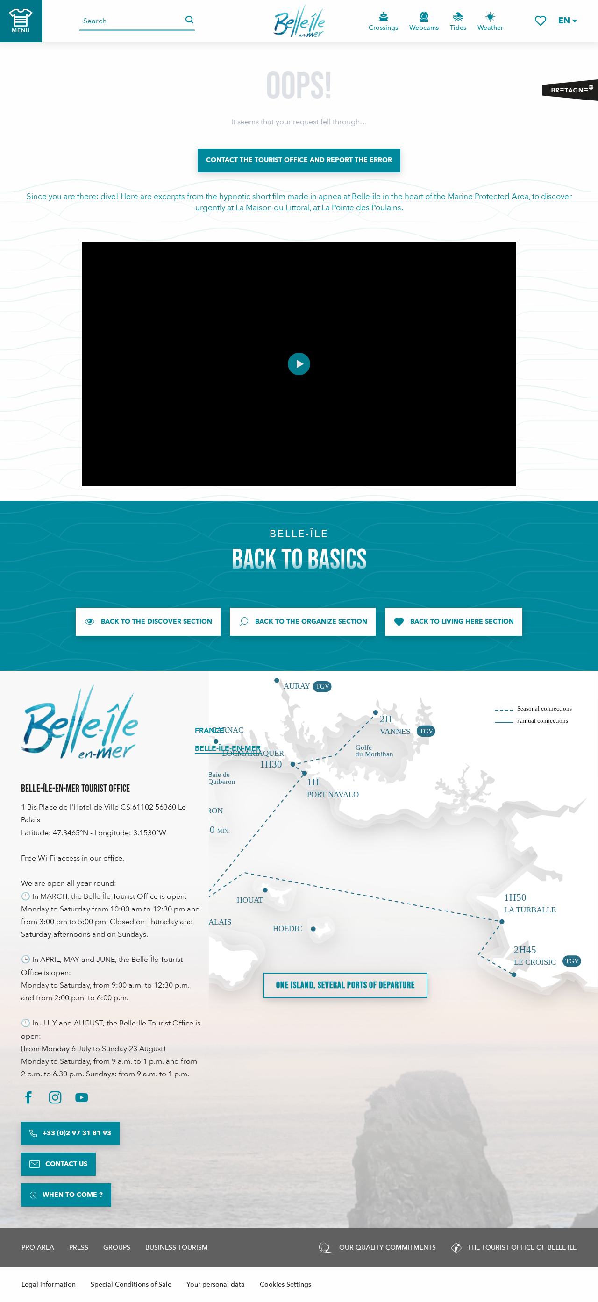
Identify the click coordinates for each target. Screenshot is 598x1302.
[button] (567, 20)
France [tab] (209, 730)
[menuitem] (299, 21)
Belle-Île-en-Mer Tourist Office (75, 789)
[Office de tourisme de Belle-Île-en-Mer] (79, 722)
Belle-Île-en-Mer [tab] (228, 748)
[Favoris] (540, 21)
